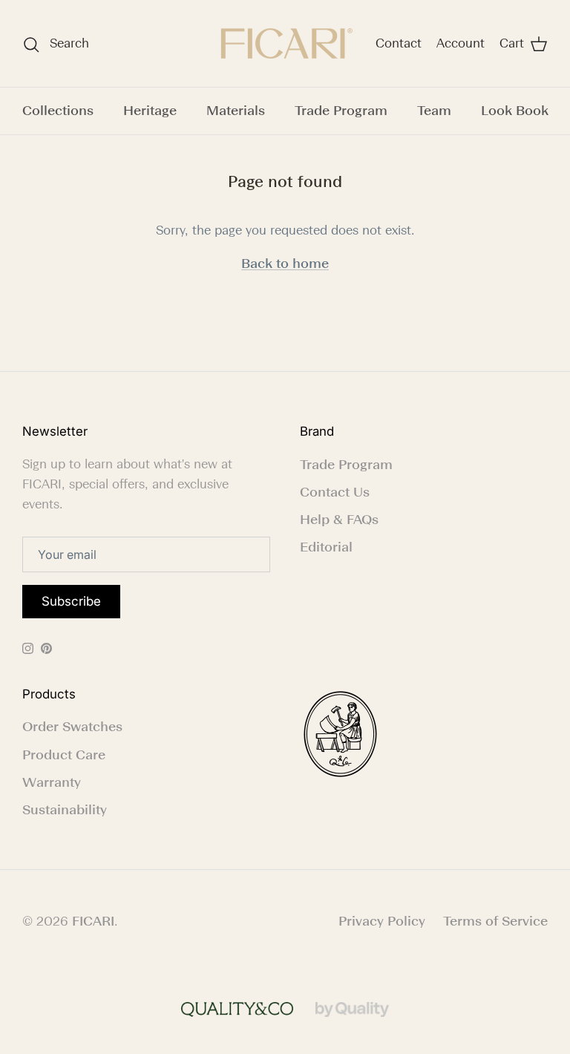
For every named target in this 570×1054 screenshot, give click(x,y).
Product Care (63, 755)
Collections (58, 110)
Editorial (326, 547)
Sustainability (64, 810)
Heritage (150, 110)
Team (434, 110)
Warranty (51, 782)
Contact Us (335, 492)
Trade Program (341, 110)
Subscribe (71, 601)
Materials (235, 110)
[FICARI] (285, 43)
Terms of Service (495, 921)
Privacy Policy (381, 921)
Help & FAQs (339, 519)
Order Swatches (72, 727)
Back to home (285, 263)
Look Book (514, 110)
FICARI (93, 921)
